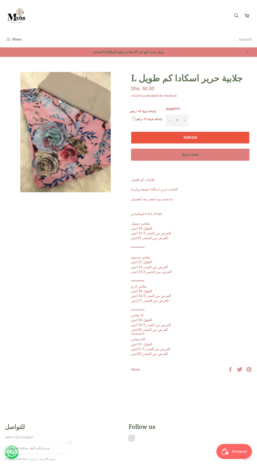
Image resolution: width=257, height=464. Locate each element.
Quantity (173, 109)
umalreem (21, 459)
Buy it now (190, 155)
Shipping (137, 96)
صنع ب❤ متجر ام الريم (42, 459)
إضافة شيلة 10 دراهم (143, 111)
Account (245, 39)
